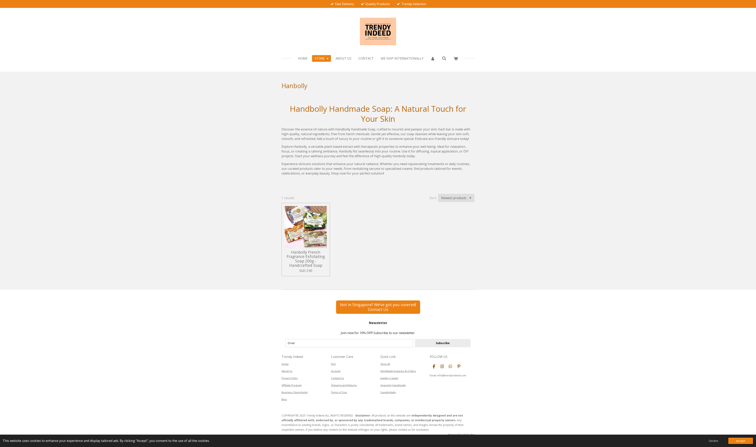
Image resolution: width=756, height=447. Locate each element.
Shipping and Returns (344, 385)
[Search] (444, 58)
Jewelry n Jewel (389, 378)
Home (285, 364)
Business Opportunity (295, 392)
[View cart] (455, 58)
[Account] (432, 58)
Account (335, 371)
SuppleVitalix (388, 392)
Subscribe (443, 343)
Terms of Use (339, 392)
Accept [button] (740, 441)
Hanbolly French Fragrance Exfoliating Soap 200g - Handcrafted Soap (306, 259)
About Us (287, 371)
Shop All (385, 364)
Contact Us (337, 378)
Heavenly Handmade (393, 385)
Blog (284, 399)
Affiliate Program (292, 385)
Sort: (433, 198)
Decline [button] (713, 441)
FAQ (333, 364)
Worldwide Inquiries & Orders (398, 371)
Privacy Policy (290, 378)
